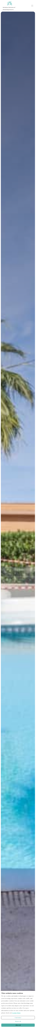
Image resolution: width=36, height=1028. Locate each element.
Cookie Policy (16, 1013)
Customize (18, 1017)
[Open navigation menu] (32, 5)
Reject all (18, 1021)
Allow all (18, 1025)
